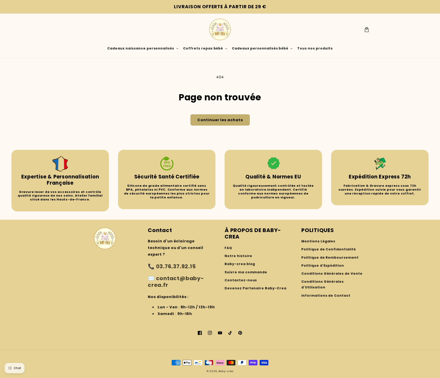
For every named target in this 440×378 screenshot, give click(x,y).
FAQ (228, 248)
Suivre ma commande (246, 272)
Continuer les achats (220, 120)
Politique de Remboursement (330, 257)
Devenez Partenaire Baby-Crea (255, 288)
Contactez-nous (241, 280)
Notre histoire (238, 256)
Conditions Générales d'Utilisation (322, 284)
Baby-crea (226, 371)
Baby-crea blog (240, 264)
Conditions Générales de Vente (332, 273)
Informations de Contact (325, 295)
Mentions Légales (318, 241)
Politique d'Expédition (322, 265)
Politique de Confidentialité (328, 249)
